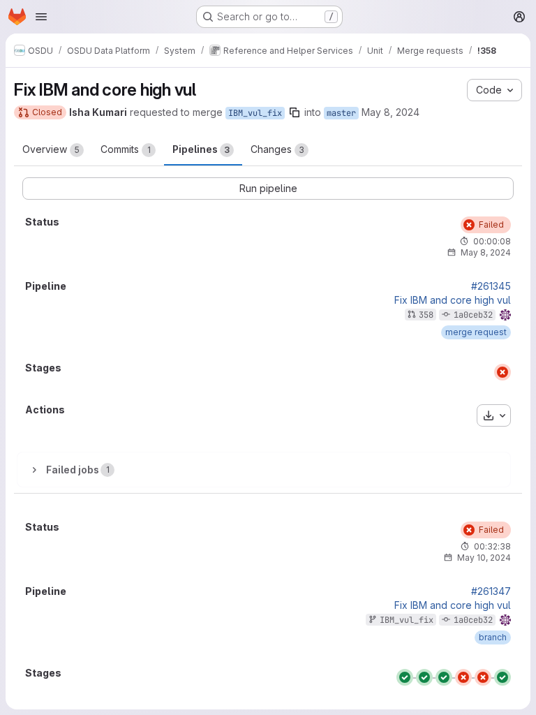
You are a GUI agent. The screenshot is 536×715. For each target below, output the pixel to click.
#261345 (491, 286)
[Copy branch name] (294, 112)
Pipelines (201, 149)
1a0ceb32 (473, 314)
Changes (277, 149)
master (341, 113)
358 (426, 314)
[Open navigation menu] (41, 17)
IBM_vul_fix (255, 113)
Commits (125, 149)
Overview (51, 149)
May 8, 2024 (390, 112)
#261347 (491, 591)
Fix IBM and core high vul (452, 300)
